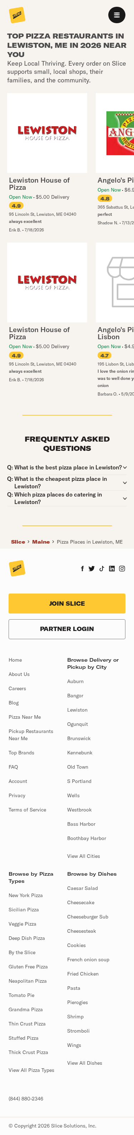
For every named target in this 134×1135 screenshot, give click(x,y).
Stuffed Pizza (24, 1038)
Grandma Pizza (26, 1009)
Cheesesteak (81, 931)
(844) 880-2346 (26, 1098)
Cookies (76, 945)
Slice (18, 542)
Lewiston (77, 710)
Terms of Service (27, 809)
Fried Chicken (83, 974)
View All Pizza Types (31, 1070)
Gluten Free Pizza (28, 966)
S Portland (79, 781)
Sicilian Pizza (24, 909)
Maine (41, 542)
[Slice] (17, 16)
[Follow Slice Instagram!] (122, 569)
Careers (17, 688)
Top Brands (21, 752)
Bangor (75, 695)
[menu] (116, 15)
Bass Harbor (81, 824)
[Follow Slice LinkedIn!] (112, 569)
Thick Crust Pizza (28, 1052)
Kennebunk (80, 752)
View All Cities (83, 856)
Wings (74, 1045)
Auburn (75, 681)
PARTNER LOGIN (67, 628)
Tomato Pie (21, 995)
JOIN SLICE (67, 603)
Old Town (77, 767)
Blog (14, 702)
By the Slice (22, 952)
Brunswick (79, 738)
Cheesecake (80, 902)
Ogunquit (77, 724)
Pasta (73, 988)
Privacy (17, 795)
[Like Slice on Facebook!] (82, 569)
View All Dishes (84, 1063)
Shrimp (75, 1016)
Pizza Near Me (25, 717)
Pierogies (77, 1002)
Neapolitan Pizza (28, 981)
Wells (73, 795)
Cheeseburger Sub (87, 916)
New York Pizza (26, 895)
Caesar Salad (82, 888)
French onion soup (88, 959)
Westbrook (79, 809)
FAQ (13, 767)
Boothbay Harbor (86, 838)
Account (18, 781)
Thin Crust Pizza (27, 1024)
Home (15, 660)
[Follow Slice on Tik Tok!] (101, 569)
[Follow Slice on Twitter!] (91, 569)
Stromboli (78, 1031)
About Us (19, 674)
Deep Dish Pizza (27, 938)
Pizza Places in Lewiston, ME (90, 542)
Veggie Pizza (22, 924)
